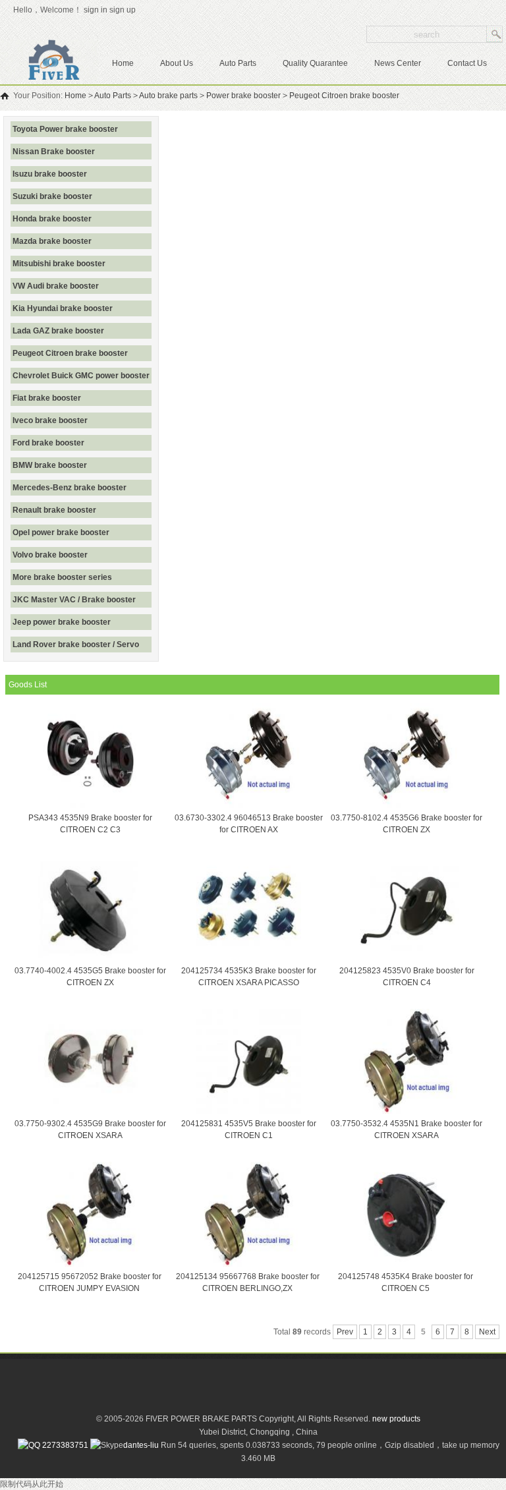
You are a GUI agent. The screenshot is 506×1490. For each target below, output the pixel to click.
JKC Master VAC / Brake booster (74, 599)
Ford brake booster (48, 442)
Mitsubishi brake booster (59, 263)
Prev (345, 1331)
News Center (397, 63)
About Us (176, 63)
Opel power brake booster (61, 532)
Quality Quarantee (315, 63)
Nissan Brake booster (54, 151)
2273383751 (64, 1445)
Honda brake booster (52, 218)
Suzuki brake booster (52, 196)
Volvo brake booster (50, 554)
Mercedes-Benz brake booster (69, 487)
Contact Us (467, 63)
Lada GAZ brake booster (58, 330)
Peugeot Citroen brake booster (344, 95)
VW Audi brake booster (56, 286)
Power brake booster (243, 95)
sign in (95, 9)
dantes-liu (141, 1445)
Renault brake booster (54, 510)
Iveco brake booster (50, 420)
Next (487, 1331)
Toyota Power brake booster (65, 129)
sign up (124, 9)
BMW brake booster (50, 465)
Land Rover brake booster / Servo (76, 644)
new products (396, 1418)
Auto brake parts (168, 95)
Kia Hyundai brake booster (63, 308)
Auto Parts (237, 63)
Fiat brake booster (47, 398)
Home (123, 63)
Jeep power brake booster (62, 622)
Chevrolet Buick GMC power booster (81, 375)
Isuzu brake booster (50, 174)
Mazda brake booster (52, 241)
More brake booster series (62, 577)
